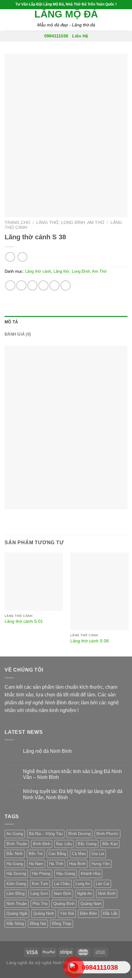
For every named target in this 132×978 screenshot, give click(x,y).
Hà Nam (36, 863)
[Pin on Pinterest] (54, 285)
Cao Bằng (57, 853)
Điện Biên (88, 913)
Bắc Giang (87, 843)
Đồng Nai (38, 923)
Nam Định (62, 893)
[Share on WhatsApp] (10, 285)
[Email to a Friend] (43, 285)
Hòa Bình (77, 863)
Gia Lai (97, 853)
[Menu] (8, 19)
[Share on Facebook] (21, 285)
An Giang (14, 833)
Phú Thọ (40, 903)
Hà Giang (14, 863)
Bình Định (41, 843)
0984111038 (56, 36)
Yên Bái (67, 913)
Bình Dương (79, 833)
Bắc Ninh (14, 853)
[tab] (66, 322)
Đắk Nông (15, 923)
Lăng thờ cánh (38, 271)
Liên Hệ (80, 36)
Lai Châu (62, 883)
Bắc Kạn (110, 843)
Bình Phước (107, 833)
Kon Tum (40, 883)
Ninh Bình (106, 893)
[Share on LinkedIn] (65, 285)
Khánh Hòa (90, 873)
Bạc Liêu (64, 843)
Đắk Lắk (110, 913)
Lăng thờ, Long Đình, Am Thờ (70, 222)
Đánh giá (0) (18, 334)
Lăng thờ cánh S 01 (24, 621)
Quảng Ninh (43, 913)
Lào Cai (102, 883)
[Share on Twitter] (32, 285)
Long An (83, 883)
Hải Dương (16, 873)
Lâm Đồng (15, 893)
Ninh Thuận (16, 903)
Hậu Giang (65, 873)
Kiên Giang (16, 883)
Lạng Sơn (39, 893)
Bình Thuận (16, 843)
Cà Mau (79, 853)
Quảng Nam (91, 903)
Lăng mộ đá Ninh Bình (47, 751)
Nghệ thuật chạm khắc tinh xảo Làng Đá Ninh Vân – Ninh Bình (72, 774)
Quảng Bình (64, 903)
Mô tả (11, 322)
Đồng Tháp (61, 923)
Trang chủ (17, 222)
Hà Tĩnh (56, 863)
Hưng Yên (100, 863)
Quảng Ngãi (16, 913)
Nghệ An (84, 893)
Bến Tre (36, 853)
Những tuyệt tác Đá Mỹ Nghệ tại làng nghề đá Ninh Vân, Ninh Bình (72, 794)
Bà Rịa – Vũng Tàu (46, 833)
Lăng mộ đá (66, 14)
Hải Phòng (41, 873)
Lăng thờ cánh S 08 (89, 641)
